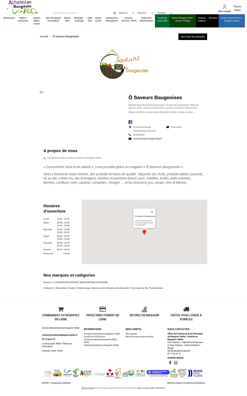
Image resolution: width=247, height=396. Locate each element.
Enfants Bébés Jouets (36, 21)
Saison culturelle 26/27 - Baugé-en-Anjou (232, 19)
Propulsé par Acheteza (60, 383)
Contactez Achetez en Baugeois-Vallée (101, 345)
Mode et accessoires (23, 19)
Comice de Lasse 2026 (162, 19)
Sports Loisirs (98, 19)
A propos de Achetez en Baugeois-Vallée (102, 334)
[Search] (115, 13)
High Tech (90, 19)
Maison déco (67, 19)
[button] (144, 232)
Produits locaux (83, 288)
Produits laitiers (156, 288)
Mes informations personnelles (139, 336)
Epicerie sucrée (98, 288)
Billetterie (213, 18)
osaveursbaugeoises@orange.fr (147, 138)
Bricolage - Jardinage (79, 19)
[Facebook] (170, 363)
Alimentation (9, 18)
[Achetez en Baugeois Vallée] (42, 7)
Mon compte (131, 334)
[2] (41, 92)
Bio (146, 288)
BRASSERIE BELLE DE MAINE (94, 282)
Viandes (71, 288)
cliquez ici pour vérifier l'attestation (151, 388)
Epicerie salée (122, 288)
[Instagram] (175, 363)
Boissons (111, 288)
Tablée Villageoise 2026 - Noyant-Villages (182, 19)
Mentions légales (175, 383)
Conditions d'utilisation (94, 336)
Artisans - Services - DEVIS (129, 19)
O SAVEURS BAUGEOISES (66, 282)
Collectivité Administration (146, 19)
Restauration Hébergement (112, 19)
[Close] (152, 211)
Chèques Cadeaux (202, 19)
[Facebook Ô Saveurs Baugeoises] (131, 122)
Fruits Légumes (137, 288)
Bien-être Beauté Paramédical (53, 19)
